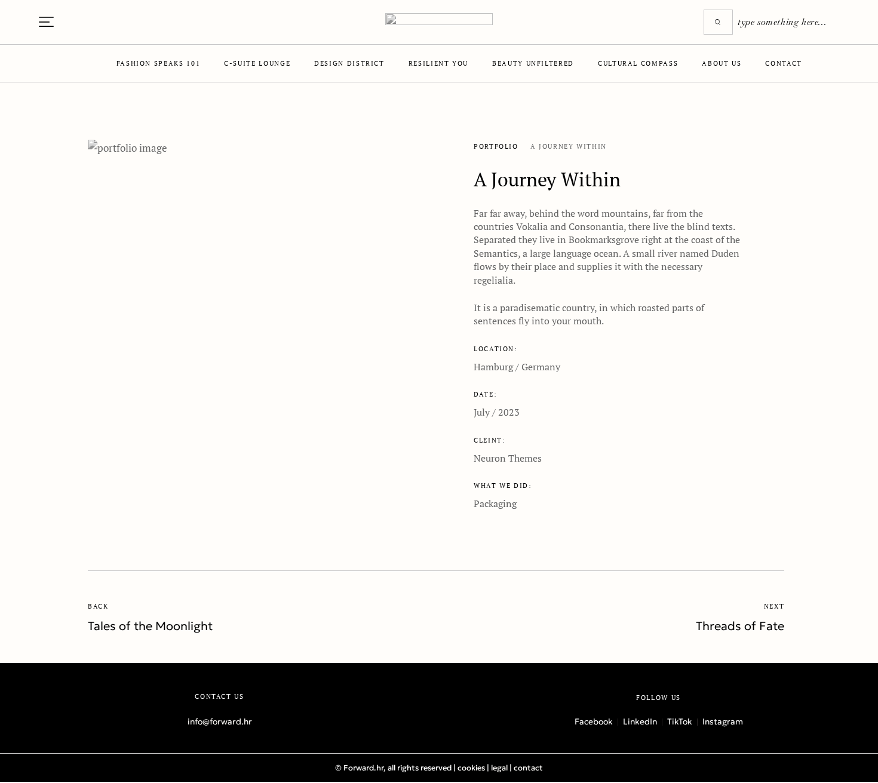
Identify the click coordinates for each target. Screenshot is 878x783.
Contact (783, 63)
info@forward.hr (220, 721)
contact (528, 768)
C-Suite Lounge (257, 63)
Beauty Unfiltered (533, 63)
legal (499, 768)
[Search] (718, 22)
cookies (471, 768)
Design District (349, 63)
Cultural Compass (638, 63)
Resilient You (438, 63)
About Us (721, 63)
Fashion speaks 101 (158, 63)
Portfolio (496, 146)
